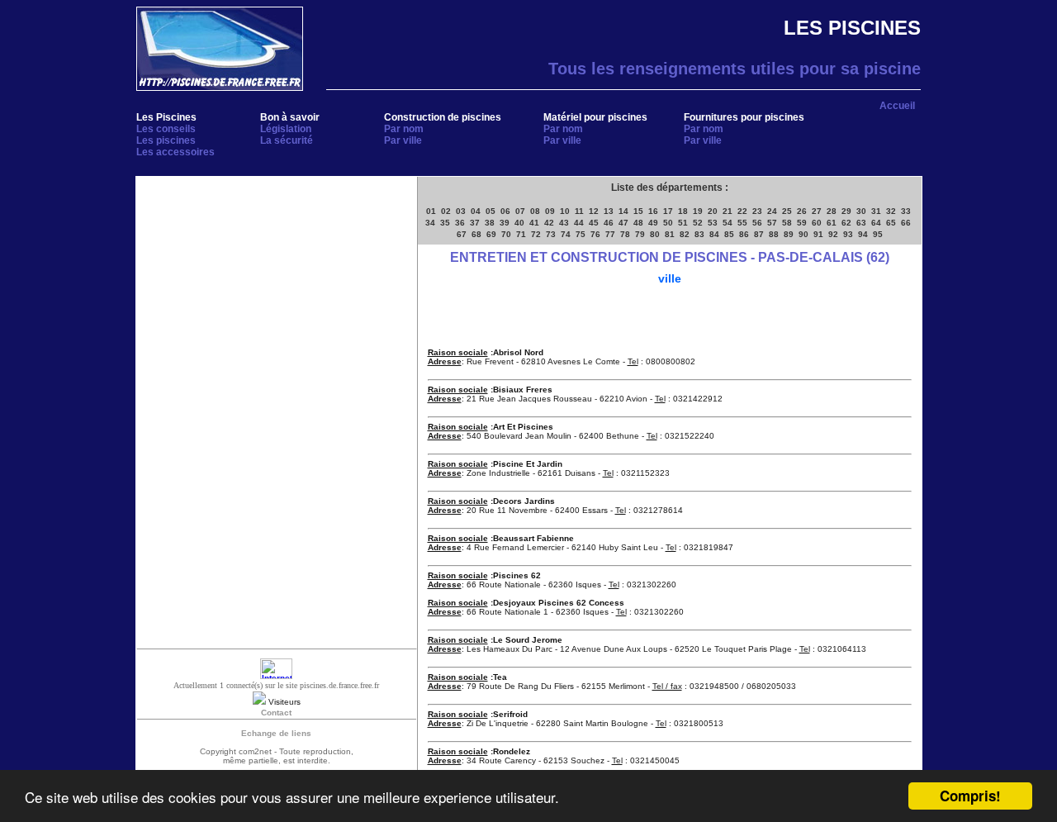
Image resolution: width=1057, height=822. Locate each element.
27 (817, 211)
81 (670, 234)
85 (729, 234)
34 (430, 222)
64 (876, 222)
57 (772, 222)
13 (609, 211)
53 (713, 222)
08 (535, 211)
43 (564, 222)
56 (757, 222)
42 (549, 222)
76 (595, 234)
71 (521, 234)
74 (566, 234)
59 (802, 222)
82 (685, 234)
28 (832, 211)
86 (744, 234)
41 (534, 222)
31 (876, 211)
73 (551, 234)
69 (491, 234)
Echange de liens (276, 733)
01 (431, 211)
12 (594, 211)
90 (803, 234)
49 (653, 222)
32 (891, 211)
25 (787, 211)
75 (580, 234)
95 (878, 234)
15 (638, 211)
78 (625, 234)
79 (640, 234)
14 (623, 211)
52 (698, 222)
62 (846, 222)
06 (505, 211)
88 (774, 234)
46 (609, 222)
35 (445, 222)
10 (565, 211)
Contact (276, 712)
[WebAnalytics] (276, 676)
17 (668, 211)
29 (846, 211)
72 (536, 234)
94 (863, 234)
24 (772, 211)
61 (832, 222)
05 (490, 211)
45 (594, 222)
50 (668, 222)
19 (698, 211)
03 (461, 211)
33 (906, 211)
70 (506, 234)
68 (476, 234)
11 (579, 211)
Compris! (970, 795)
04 (476, 211)
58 (787, 222)
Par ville (403, 140)
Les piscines (166, 140)
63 (861, 222)
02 (446, 211)
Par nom (404, 129)
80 (655, 234)
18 (683, 211)
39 (505, 222)
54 (727, 222)
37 (475, 222)
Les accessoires (175, 152)
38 (490, 222)
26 (802, 211)
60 (817, 222)
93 (848, 234)
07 (520, 211)
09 (550, 211)
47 (623, 222)
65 (891, 222)
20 (713, 211)
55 (742, 222)
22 (742, 211)
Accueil (897, 106)
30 (861, 211)
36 (460, 222)
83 (699, 234)
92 (833, 234)
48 (638, 222)
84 (714, 234)
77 (610, 234)
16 (653, 211)
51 (683, 222)
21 (727, 211)
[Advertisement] (276, 292)
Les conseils (166, 129)
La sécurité (286, 140)
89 (789, 234)
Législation (285, 129)
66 (906, 222)
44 (579, 222)
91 (818, 234)
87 (759, 234)
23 (757, 211)
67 (462, 234)
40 (519, 222)
